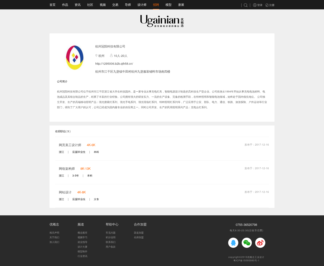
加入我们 (54, 242)
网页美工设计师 (70, 144)
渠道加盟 (139, 232)
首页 (53, 4)
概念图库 (82, 232)
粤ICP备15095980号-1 (246, 260)
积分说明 (111, 237)
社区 (90, 4)
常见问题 (111, 232)
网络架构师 (67, 168)
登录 (259, 5)
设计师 (141, 4)
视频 (103, 4)
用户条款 (111, 246)
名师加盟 (139, 237)
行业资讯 (82, 256)
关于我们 (54, 237)
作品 (65, 4)
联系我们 (111, 242)
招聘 (156, 4)
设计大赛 (82, 246)
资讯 (78, 4)
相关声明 (54, 232)
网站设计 (65, 192)
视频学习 (82, 237)
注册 (271, 5)
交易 (115, 4)
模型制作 (82, 251)
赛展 (181, 4)
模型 (169, 4)
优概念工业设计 (255, 256)
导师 (128, 4)
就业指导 (82, 242)
